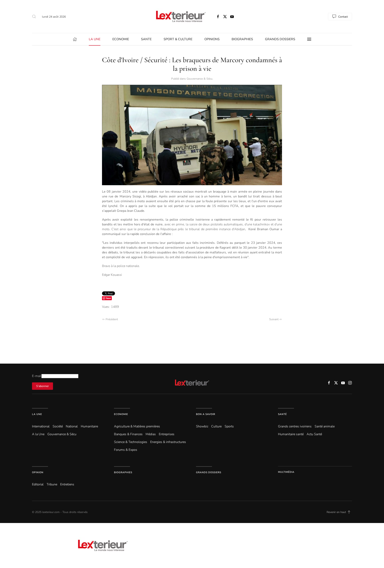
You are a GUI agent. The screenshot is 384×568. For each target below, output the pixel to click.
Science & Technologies (130, 442)
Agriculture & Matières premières (137, 426)
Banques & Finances (128, 434)
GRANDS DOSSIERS (280, 39)
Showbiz (202, 426)
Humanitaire (89, 426)
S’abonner (42, 386)
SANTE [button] (146, 39)
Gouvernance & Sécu (199, 79)
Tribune (52, 484)
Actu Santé (314, 434)
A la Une (38, 434)
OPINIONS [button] (212, 39)
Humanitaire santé (291, 434)
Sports (229, 426)
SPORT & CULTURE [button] (178, 39)
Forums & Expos (125, 450)
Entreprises (166, 434)
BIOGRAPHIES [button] (242, 39)
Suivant (274, 319)
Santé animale (325, 426)
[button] (34, 17)
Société (58, 426)
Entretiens (67, 484)
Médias (151, 434)
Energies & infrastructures (168, 442)
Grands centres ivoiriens (295, 426)
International (41, 426)
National (72, 426)
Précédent (112, 319)
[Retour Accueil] (180, 16)
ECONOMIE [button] (120, 39)
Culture (216, 426)
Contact (343, 16)
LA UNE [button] (94, 39)
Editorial (38, 484)
